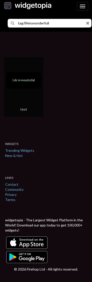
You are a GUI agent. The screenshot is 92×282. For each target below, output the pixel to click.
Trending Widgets (19, 150)
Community (14, 189)
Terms (10, 199)
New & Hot (14, 155)
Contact (11, 184)
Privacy (11, 194)
